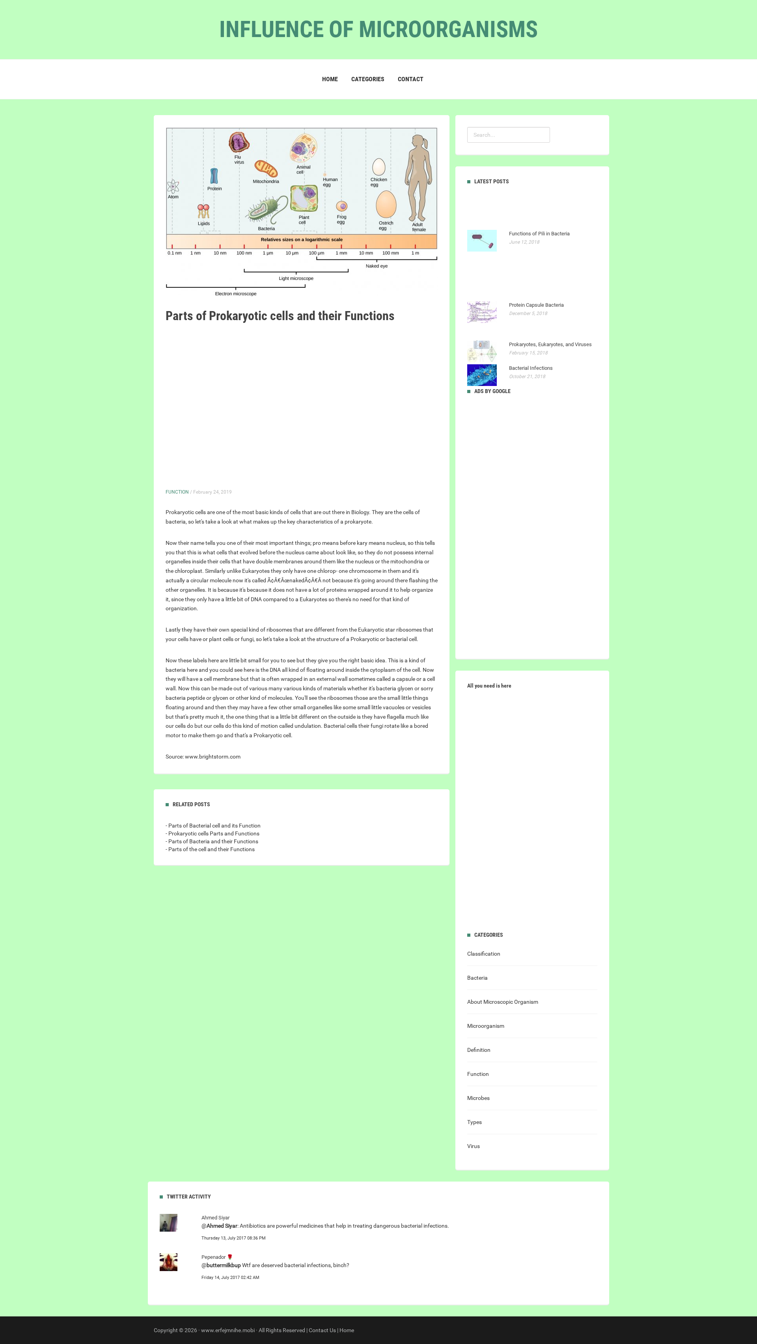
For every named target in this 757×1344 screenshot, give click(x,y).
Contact (410, 79)
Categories (367, 79)
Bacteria (477, 978)
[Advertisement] (280, 406)
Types (474, 1122)
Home (330, 79)
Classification (483, 954)
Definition (478, 1050)
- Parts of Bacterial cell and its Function (213, 825)
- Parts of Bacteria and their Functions (212, 841)
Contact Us (322, 1330)
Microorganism (485, 1026)
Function (177, 492)
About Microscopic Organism (502, 1002)
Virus (473, 1146)
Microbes (478, 1098)
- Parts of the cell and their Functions (210, 849)
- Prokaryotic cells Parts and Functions (212, 833)
